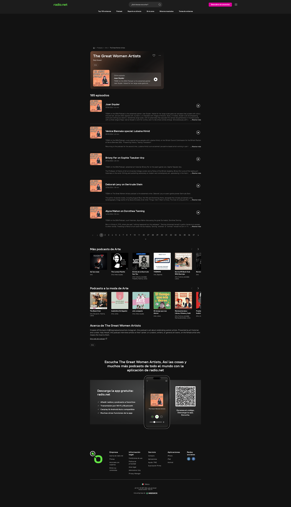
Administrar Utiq (134, 470)
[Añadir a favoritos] (154, 55)
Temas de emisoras (186, 11)
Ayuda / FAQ (152, 462)
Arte (95, 65)
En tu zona (150, 11)
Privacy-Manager (135, 473)
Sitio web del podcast (97, 339)
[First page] (93, 235)
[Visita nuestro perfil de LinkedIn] (189, 459)
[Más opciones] (159, 55)
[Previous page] (97, 235)
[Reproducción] (155, 79)
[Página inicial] (94, 48)
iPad (169, 459)
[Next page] (198, 235)
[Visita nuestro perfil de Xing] (193, 459)
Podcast (119, 11)
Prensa (111, 459)
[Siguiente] (198, 248)
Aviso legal (132, 467)
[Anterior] (191, 248)
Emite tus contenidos (113, 469)
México (146, 484)
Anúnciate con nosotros (114, 464)
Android (170, 462)
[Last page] (145, 239)
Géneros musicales (166, 11)
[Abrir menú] (236, 4)
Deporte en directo (134, 11)
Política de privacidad (132, 463)
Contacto (151, 456)
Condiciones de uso (135, 458)
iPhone (170, 456)
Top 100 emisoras (104, 11)
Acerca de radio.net (116, 456)
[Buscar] (159, 4)
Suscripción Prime (154, 466)
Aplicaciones (152, 459)
